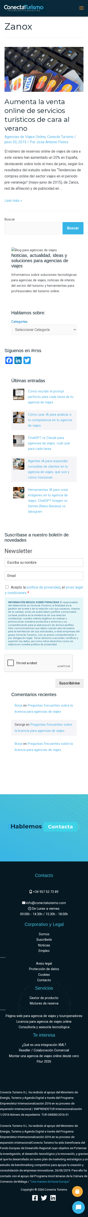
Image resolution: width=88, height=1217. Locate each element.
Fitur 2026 (44, 1061)
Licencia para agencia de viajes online (44, 1022)
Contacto (44, 980)
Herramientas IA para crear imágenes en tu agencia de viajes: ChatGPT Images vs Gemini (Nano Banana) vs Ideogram (48, 501)
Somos (44, 934)
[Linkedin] (53, 1198)
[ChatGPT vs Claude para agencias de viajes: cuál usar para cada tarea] (18, 440)
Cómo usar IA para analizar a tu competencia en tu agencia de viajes (50, 420)
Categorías (19, 322)
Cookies (44, 975)
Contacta (60, 827)
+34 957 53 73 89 (45, 892)
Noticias (44, 945)
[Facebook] (35, 1198)
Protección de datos (44, 969)
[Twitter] (44, 1198)
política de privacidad (43, 587)
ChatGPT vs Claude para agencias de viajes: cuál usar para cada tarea (49, 443)
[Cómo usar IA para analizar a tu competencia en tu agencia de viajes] (18, 417)
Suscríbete (44, 940)
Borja (18, 705)
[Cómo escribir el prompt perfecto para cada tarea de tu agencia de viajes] (18, 394)
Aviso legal (44, 964)
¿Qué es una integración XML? (44, 1045)
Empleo (44, 951)
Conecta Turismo (60, 137)
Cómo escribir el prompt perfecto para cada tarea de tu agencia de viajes (50, 396)
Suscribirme (69, 683)
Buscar (10, 219)
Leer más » (13, 200)
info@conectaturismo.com (45, 903)
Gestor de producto (44, 998)
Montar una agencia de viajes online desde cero (44, 1056)
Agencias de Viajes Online (25, 137)
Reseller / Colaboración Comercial (44, 1050)
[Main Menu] (81, 8)
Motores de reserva (44, 1003)
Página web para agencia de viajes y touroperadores (44, 1016)
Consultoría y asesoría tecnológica (44, 1027)
